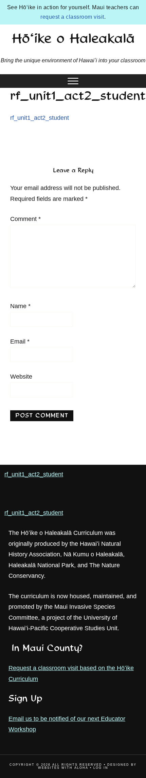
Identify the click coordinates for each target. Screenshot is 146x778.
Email (20, 341)
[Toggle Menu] (73, 81)
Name (20, 306)
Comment (25, 219)
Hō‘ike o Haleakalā (73, 39)
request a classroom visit (72, 17)
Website (21, 376)
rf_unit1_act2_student (39, 117)
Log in (100, 767)
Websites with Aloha (63, 767)
